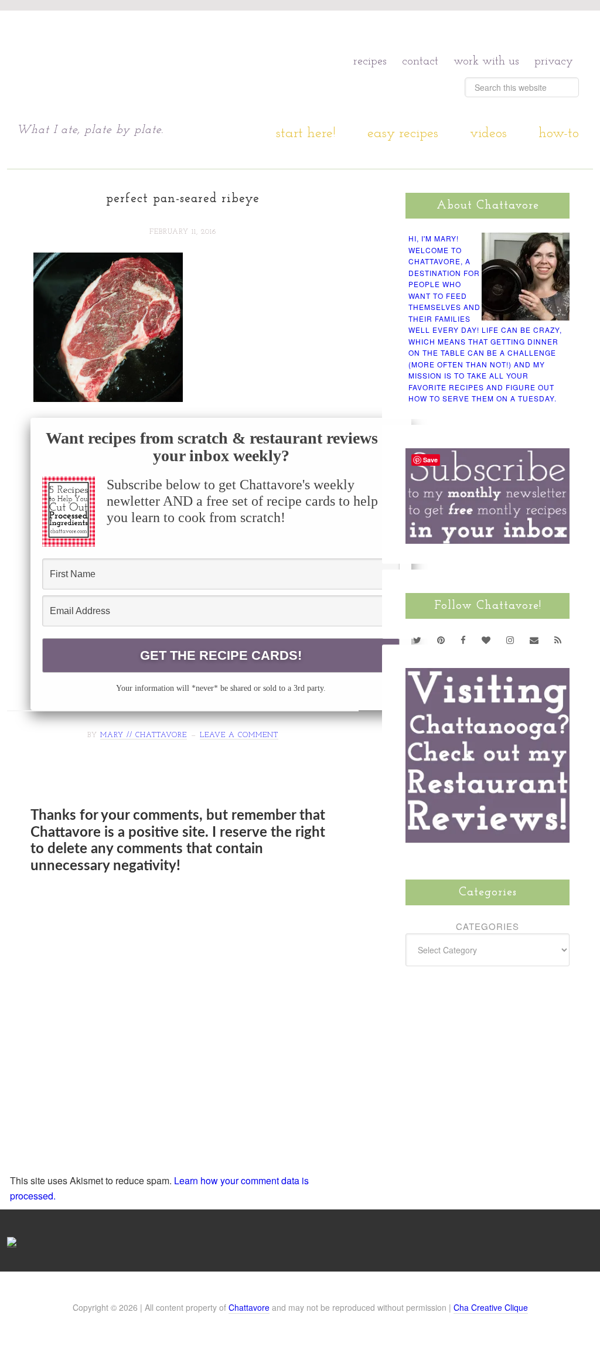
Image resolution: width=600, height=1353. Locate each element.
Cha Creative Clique (491, 1307)
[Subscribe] (558, 640)
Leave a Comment (239, 735)
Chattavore (249, 1307)
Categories (487, 926)
